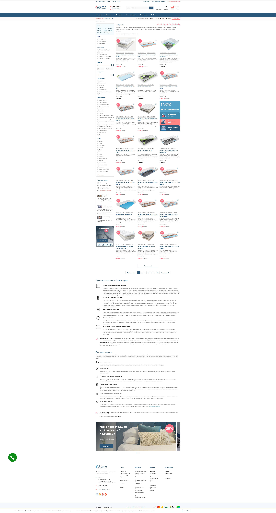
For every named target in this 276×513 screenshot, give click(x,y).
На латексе (138, 489)
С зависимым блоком (140, 482)
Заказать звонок (116, 8)
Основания (143, 15)
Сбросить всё (100, 175)
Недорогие (152, 471)
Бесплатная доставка (159, 1)
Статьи (114, 1)
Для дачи (137, 495)
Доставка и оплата (100, 1)
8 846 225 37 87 (117, 6)
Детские (152, 490)
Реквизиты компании (125, 473)
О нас (119, 1)
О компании (123, 471)
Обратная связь (124, 476)
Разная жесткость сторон (141, 476)
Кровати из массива (155, 482)
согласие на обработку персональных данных (143, 510)
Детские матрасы (139, 492)
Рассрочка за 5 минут (174, 1)
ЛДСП (151, 480)
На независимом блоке (140, 480)
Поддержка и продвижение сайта (104, 507)
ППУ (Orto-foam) (139, 490)
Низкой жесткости (139, 475)
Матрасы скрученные (140, 497)
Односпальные (153, 489)
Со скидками (153, 473)
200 (112, 75)
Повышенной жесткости (140, 471)
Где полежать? (115, 10)
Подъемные (153, 485)
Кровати (108, 15)
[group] (136, 436)
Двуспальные (153, 487)
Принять (186, 510)
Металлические (154, 478)
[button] (177, 436)
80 (97, 75)
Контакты (147, 1)
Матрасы (99, 15)
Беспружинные (138, 483)
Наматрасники (130, 15)
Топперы (167, 475)
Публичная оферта (124, 475)
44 (112, 65)
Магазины (122, 483)
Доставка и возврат (154, 406)
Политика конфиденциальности (138, 507)
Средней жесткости (139, 473)
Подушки (119, 15)
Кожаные (152, 477)
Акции (108, 1)
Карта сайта (128, 507)
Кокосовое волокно (139, 487)
